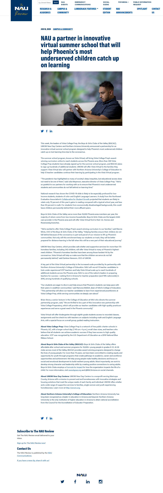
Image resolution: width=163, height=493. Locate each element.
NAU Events (64, 3)
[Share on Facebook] (46, 130)
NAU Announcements (124, 10)
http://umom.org (73, 387)
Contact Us (156, 10)
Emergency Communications (83, 3)
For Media (122, 2)
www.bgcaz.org (74, 370)
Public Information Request (142, 3)
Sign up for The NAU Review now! (31, 443)
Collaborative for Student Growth (75, 199)
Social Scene (106, 3)
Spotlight (142, 8)
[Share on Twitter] (42, 130)
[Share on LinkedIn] (51, 130)
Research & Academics (46, 10)
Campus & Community (63, 10)
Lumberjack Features (85, 8)
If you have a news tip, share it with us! (33, 460)
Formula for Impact (74, 367)
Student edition (107, 10)
